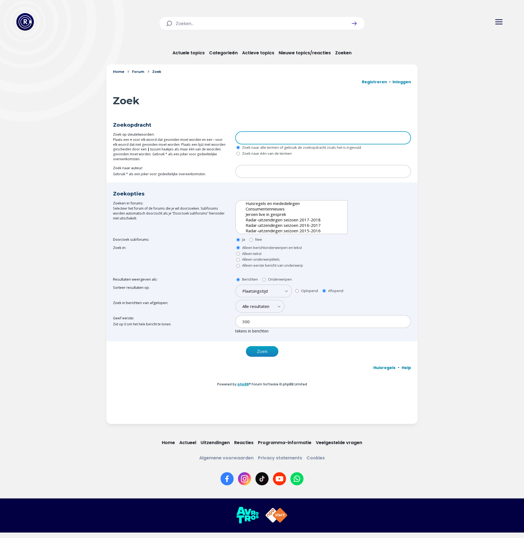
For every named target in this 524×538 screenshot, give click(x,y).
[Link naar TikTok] (262, 478)
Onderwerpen (279, 279)
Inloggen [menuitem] (401, 82)
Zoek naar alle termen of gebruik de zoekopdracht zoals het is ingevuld (301, 147)
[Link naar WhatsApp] (296, 478)
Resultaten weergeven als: (135, 279)
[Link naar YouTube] (279, 478)
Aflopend (335, 290)
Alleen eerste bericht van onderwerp (272, 265)
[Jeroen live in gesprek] (287, 214)
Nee (258, 239)
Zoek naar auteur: (128, 167)
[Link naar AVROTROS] (247, 515)
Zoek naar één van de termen (266, 153)
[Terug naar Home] (25, 22)
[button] (354, 23)
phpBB (243, 384)
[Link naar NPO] (276, 515)
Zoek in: (119, 247)
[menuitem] (384, 367)
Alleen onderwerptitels (260, 259)
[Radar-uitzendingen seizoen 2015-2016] (287, 230)
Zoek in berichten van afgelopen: (140, 302)
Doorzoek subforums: (131, 239)
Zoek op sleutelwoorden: (133, 134)
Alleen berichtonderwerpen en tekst (271, 247)
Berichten (249, 279)
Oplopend (309, 290)
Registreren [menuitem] (374, 82)
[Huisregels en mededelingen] (287, 203)
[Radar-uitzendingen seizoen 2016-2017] (287, 225)
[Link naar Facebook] (227, 478)
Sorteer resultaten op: (131, 287)
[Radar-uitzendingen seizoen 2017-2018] (287, 219)
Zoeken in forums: (128, 203)
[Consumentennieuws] (287, 209)
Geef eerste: (123, 318)
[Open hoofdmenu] (499, 22)
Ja (243, 239)
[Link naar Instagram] (244, 478)
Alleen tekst (251, 253)
